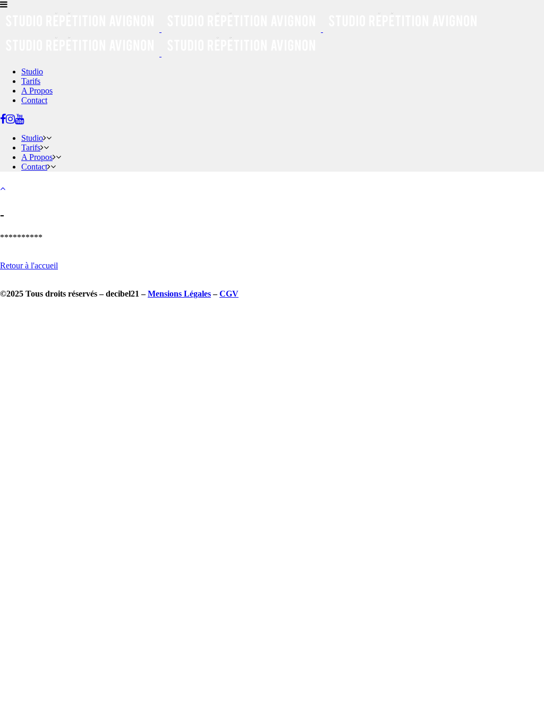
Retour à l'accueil (29, 265)
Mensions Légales (179, 293)
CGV (229, 293)
